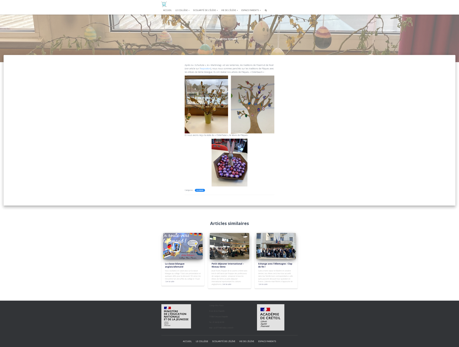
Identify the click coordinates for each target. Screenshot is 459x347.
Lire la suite (170, 281)
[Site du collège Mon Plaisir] (164, 4)
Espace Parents (250, 10)
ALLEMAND (200, 190)
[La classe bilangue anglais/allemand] (183, 246)
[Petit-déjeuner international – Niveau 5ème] (229, 246)
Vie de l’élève (229, 10)
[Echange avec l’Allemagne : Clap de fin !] (276, 246)
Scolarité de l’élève (204, 10)
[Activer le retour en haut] (454, 342)
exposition (206, 68)
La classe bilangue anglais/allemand (174, 265)
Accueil (167, 10)
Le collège (181, 10)
